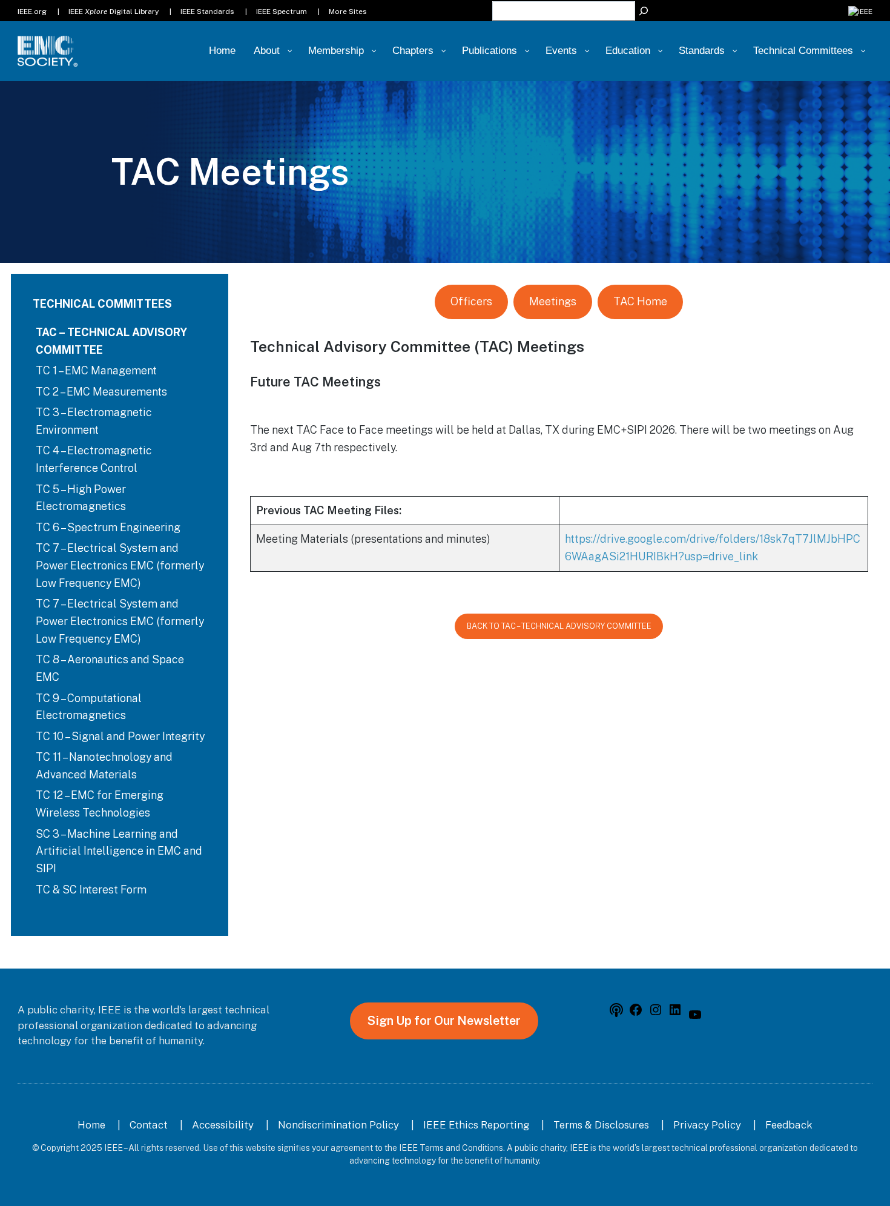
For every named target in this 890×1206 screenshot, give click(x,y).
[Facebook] (635, 1013)
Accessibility (223, 1125)
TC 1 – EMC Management (96, 370)
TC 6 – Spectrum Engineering (108, 527)
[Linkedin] (675, 1013)
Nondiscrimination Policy (338, 1125)
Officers (471, 301)
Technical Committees (102, 303)
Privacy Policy (707, 1125)
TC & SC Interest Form (91, 889)
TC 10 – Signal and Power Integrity (120, 736)
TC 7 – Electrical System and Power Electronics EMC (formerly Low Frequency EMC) (120, 565)
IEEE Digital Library (113, 11)
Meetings (552, 301)
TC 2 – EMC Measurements (101, 391)
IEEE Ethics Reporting (476, 1125)
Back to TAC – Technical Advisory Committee (559, 626)
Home (91, 1125)
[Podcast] (616, 1013)
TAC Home (640, 301)
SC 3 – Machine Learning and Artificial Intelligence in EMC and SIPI (119, 851)
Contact (149, 1125)
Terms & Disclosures (601, 1125)
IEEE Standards (207, 11)
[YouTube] (695, 1018)
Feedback (789, 1125)
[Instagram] (655, 1013)
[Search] (643, 11)
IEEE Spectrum (281, 11)
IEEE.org (32, 11)
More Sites (348, 11)
